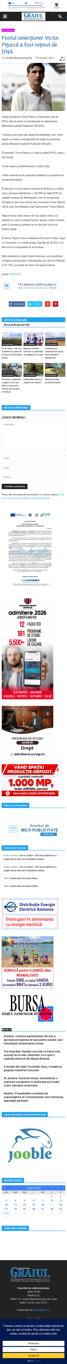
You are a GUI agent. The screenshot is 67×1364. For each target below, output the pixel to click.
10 (6, 1204)
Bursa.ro (7, 1029)
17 (6, 1208)
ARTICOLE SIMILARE (15, 320)
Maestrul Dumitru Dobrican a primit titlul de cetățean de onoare (33, 351)
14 (42, 1204)
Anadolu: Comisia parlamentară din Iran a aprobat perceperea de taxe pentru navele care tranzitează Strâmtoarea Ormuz (33, 1040)
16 (60, 1204)
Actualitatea (8, 30)
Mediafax (14, 274)
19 (24, 1208)
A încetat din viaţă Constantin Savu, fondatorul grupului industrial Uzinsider (33, 1068)
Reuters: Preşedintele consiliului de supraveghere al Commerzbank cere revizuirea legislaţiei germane (33, 1097)
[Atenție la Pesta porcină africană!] (55, 370)
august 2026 (34, 1187)
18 (15, 1208)
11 (15, 1204)
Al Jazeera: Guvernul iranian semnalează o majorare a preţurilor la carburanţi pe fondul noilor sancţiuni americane (31, 1082)
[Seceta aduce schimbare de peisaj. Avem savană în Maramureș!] (55, 339)
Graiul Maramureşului (19, 57)
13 (33, 1204)
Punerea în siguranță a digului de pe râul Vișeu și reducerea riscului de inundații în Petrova (11, 385)
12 (24, 1204)
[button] (61, 16)
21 (42, 1208)
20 (33, 1208)
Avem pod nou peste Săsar (24, 878)
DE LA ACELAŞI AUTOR (16, 325)
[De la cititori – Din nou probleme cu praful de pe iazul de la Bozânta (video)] (12, 339)
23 (60, 1208)
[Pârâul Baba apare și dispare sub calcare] (34, 370)
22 (51, 1208)
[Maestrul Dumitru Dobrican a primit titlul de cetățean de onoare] (34, 339)
